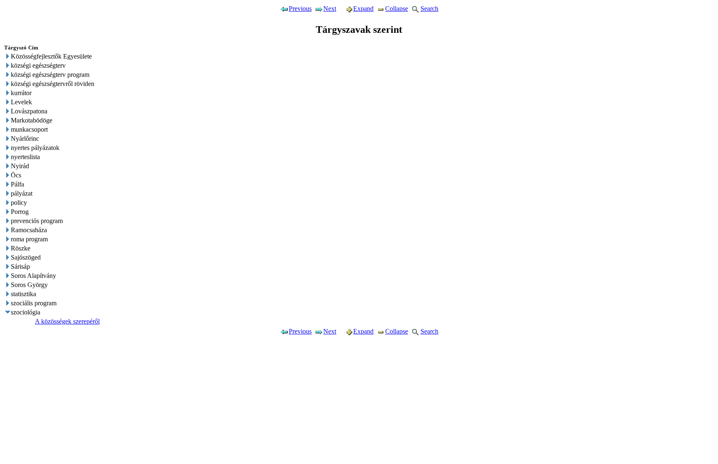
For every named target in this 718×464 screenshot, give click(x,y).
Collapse (396, 8)
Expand (363, 8)
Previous (300, 8)
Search (429, 8)
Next (329, 8)
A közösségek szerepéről (67, 321)
